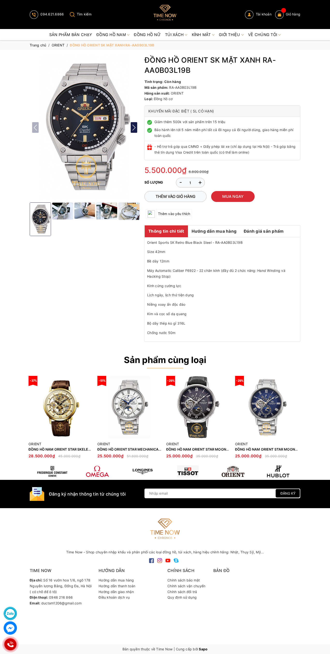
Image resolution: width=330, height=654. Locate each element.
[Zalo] (10, 613)
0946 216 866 (61, 597)
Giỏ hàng (293, 14)
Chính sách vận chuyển (186, 586)
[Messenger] (10, 628)
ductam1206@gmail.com (61, 603)
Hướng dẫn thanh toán (117, 586)
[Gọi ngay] (10, 644)
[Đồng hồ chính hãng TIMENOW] (52, 471)
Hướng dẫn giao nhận (116, 592)
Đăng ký (287, 493)
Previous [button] (33, 419)
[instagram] (159, 560)
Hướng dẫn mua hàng (214, 231)
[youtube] (167, 560)
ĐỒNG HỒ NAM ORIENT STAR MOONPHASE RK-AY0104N (213, 449)
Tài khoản (263, 14)
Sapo (203, 649)
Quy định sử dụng (182, 597)
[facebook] (151, 560)
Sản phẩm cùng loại (165, 360)
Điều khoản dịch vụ (114, 597)
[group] (85, 127)
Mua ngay (233, 196)
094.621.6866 (51, 14)
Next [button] (296, 419)
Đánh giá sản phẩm (264, 231)
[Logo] (165, 14)
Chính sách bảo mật (183, 580)
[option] (60, 419)
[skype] (176, 560)
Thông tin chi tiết (166, 231)
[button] (134, 127)
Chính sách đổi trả (182, 592)
